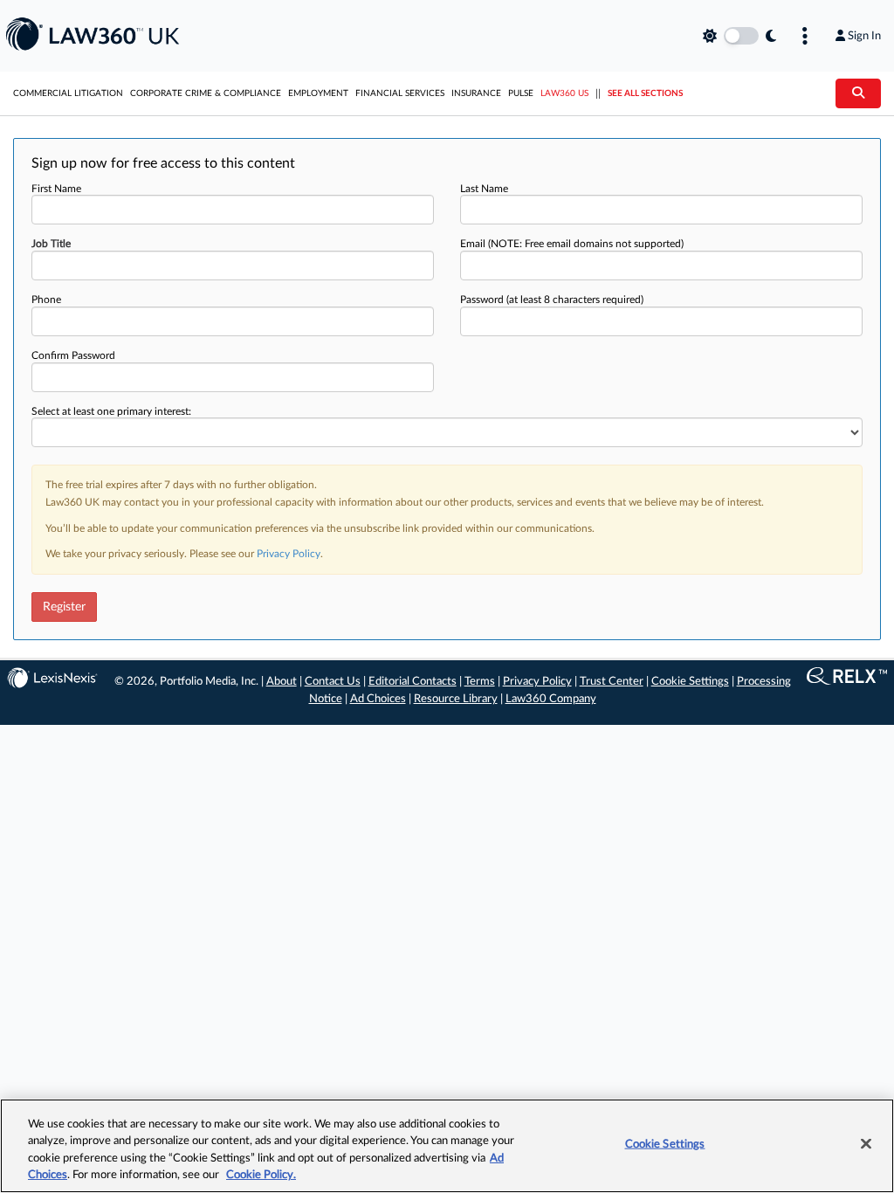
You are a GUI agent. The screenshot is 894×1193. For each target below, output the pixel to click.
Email (572, 243)
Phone (46, 299)
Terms (479, 681)
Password (551, 299)
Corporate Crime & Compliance (205, 93)
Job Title (51, 243)
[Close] (866, 1143)
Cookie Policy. (261, 1175)
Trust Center (611, 681)
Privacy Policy (288, 553)
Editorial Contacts (412, 681)
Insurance (476, 93)
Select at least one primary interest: (111, 411)
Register (64, 607)
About (281, 681)
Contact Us (333, 681)
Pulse (520, 93)
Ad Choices (378, 699)
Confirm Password (73, 355)
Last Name (484, 188)
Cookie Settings (690, 681)
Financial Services (399, 93)
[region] (447, 1146)
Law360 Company (550, 699)
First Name (56, 188)
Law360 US (564, 93)
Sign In (864, 36)
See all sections (645, 93)
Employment (318, 93)
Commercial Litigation (68, 93)
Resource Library (456, 699)
